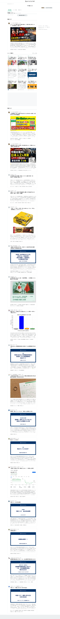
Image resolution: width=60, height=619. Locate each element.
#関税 (18, 405)
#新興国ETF (12, 370)
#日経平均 (23, 496)
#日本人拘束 (20, 49)
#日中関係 (11, 304)
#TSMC (27, 186)
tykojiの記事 (12, 276)
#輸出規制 (24, 49)
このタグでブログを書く (49, 7)
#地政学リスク (27, 304)
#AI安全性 (31, 339)
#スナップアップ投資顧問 (14, 610)
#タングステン (12, 186)
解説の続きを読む (21, 15)
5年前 (15, 500)
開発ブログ (48, 27)
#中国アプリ (21, 138)
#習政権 (11, 434)
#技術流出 (11, 339)
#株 (22, 610)
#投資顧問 (28, 610)
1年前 (16, 344)
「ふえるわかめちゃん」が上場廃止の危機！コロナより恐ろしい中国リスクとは (22, 58)
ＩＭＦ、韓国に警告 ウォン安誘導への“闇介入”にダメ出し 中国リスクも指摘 (32, 82)
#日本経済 (21, 305)
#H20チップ (16, 339)
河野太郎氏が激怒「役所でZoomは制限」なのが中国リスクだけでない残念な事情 (32, 58)
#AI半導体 (23, 186)
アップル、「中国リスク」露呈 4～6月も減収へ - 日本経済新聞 (32, 70)
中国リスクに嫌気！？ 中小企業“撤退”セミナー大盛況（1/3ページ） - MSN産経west (22, 82)
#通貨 (15, 611)
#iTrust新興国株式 (21, 370)
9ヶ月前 (15, 276)
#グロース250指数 (17, 272)
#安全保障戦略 (23, 339)
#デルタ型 (18, 611)
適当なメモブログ (12, 344)
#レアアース (29, 170)
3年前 (18, 438)
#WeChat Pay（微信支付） (14, 138)
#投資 (21, 496)
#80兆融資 (17, 241)
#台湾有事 (19, 304)
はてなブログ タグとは (41, 27)
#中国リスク (16, 49)
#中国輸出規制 (20, 170)
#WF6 (20, 186)
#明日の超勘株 (29, 272)
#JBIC (11, 241)
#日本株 (14, 462)
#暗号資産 (14, 553)
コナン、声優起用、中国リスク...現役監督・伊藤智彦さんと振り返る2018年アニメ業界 (12, 58)
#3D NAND (30, 186)
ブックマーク (10, 56)
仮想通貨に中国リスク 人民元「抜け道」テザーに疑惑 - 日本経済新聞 (12, 82)
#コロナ (22, 611)
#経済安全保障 (32, 304)
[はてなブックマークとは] (13, 53)
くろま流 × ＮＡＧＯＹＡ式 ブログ (14, 557)
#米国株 (11, 462)
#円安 (14, 496)
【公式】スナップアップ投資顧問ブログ (15, 586)
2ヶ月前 (15, 174)
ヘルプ (45, 27)
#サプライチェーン (13, 305)
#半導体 (11, 340)
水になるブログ (12, 500)
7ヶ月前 (19, 245)
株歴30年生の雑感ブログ (13, 438)
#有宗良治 (20, 610)
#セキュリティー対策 (13, 139)
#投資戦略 (22, 272)
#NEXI (14, 241)
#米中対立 (18, 305)
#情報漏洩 (18, 139)
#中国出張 (11, 49)
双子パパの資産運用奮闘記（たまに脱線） (15, 374)
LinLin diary (11, 174)
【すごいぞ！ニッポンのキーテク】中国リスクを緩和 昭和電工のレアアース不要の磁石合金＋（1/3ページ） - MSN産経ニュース (12, 70)
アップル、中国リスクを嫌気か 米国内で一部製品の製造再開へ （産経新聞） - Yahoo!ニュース (22, 70)
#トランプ (15, 405)
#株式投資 (11, 405)
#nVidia (19, 339)
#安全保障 (23, 304)
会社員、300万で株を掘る (13, 245)
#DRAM (23, 202)
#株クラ (25, 272)
